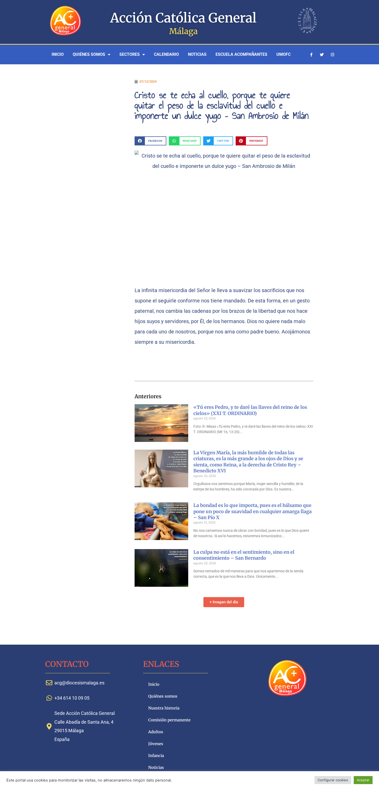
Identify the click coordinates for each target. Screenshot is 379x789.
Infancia (156, 755)
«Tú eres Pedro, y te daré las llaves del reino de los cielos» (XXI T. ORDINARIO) (250, 410)
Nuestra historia (163, 708)
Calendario (166, 54)
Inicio (58, 54)
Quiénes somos (89, 54)
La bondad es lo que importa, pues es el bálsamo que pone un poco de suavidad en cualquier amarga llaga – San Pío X (252, 511)
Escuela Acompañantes (241, 54)
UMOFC (283, 54)
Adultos (155, 731)
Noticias (197, 54)
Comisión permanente (169, 719)
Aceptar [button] (363, 780)
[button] (150, 140)
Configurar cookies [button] (333, 780)
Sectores (129, 54)
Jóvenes (155, 743)
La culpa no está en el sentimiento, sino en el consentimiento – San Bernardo (243, 555)
